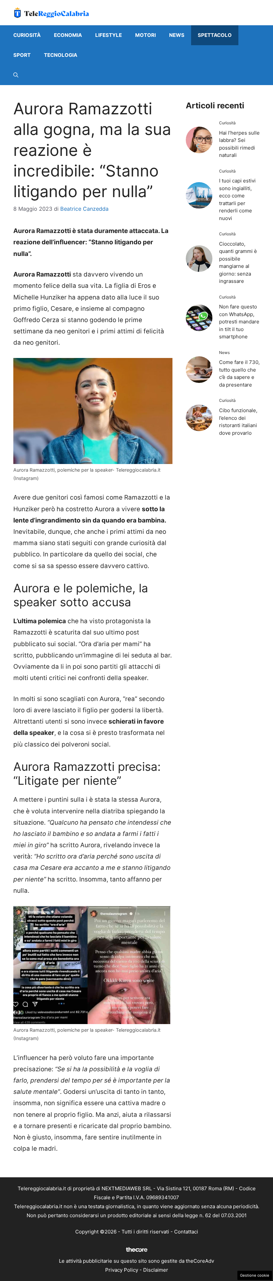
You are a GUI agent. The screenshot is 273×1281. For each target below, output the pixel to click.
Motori (145, 35)
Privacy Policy (121, 1270)
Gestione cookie (254, 1275)
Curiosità (27, 35)
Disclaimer (155, 1270)
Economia (68, 35)
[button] (16, 75)
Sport (22, 55)
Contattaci (186, 1231)
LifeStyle (108, 35)
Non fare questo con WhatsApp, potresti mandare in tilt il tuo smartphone (239, 321)
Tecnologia (60, 55)
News (176, 35)
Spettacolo (215, 35)
